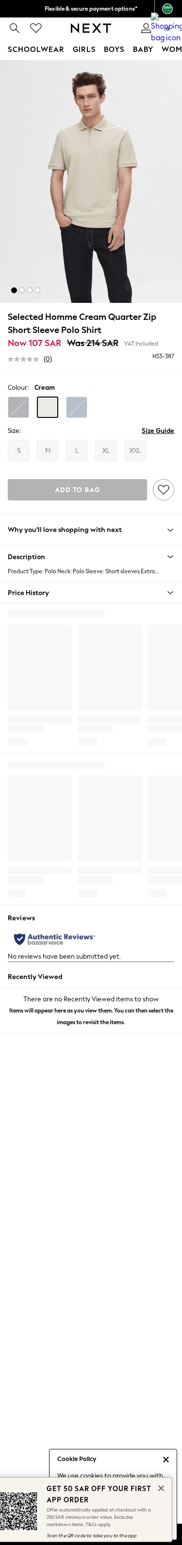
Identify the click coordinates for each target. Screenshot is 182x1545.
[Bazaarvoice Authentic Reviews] (55, 939)
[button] (14, 290)
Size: (14, 431)
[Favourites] (36, 28)
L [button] (77, 451)
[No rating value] (26, 359)
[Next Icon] (91, 28)
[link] (14, 28)
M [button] (47, 451)
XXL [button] (135, 451)
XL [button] (106, 451)
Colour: (18, 387)
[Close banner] (160, 1487)
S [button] (18, 451)
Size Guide (158, 431)
